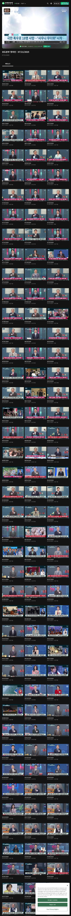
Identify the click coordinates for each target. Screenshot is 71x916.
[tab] (7, 63)
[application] (35, 25)
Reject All (53, 904)
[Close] (67, 885)
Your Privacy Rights (53, 909)
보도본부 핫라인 (9, 51)
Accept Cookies (52, 900)
